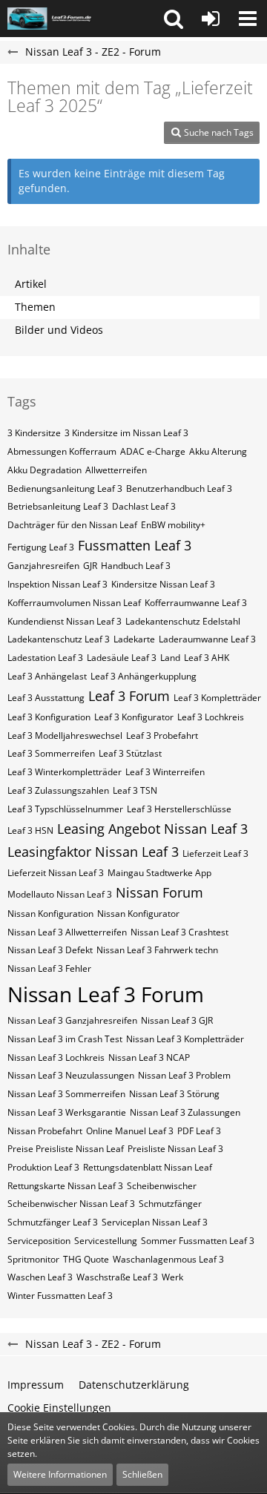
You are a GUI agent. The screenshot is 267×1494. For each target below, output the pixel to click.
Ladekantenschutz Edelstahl (182, 621)
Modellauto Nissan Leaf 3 (59, 894)
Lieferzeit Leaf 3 (215, 853)
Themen (35, 307)
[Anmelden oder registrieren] (210, 18)
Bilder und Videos (59, 330)
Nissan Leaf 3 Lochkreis (56, 1057)
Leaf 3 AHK (206, 657)
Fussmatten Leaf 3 (134, 545)
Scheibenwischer (162, 1185)
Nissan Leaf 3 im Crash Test (64, 1039)
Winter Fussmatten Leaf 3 (60, 1295)
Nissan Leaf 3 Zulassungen (185, 1112)
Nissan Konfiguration (50, 913)
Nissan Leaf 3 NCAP (149, 1057)
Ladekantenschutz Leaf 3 (58, 639)
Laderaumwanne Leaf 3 (207, 639)
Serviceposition (38, 1240)
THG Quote (86, 1259)
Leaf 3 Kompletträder (217, 697)
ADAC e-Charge (152, 451)
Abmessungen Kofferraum (61, 451)
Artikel (31, 284)
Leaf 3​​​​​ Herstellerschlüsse (179, 809)
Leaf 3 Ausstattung (46, 697)
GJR (90, 565)
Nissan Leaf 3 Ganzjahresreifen (72, 1020)
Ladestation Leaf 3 (45, 657)
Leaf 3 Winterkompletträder (64, 772)
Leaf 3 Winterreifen (165, 772)
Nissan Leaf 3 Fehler (49, 968)
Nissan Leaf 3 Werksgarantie (66, 1112)
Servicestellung (105, 1240)
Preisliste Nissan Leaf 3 (175, 1148)
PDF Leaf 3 (199, 1131)
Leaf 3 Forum (129, 696)
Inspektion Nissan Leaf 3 (57, 584)
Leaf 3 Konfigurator (134, 717)
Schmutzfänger (170, 1203)
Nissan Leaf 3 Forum (105, 994)
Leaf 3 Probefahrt (162, 735)
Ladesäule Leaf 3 (121, 657)
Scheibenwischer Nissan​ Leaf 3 (71, 1203)
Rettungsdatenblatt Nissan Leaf (147, 1167)
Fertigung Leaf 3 (40, 547)
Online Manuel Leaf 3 (130, 1131)
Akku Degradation (44, 470)
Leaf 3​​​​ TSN (135, 790)
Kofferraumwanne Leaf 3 (196, 602)
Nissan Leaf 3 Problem (184, 1075)
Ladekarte (134, 639)
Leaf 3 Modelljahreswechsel (64, 735)
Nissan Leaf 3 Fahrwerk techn (157, 950)
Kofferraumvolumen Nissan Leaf (74, 602)
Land (170, 657)
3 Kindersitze (34, 433)
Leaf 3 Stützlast (130, 753)
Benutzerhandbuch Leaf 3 (179, 488)
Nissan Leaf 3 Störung (174, 1093)
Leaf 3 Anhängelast (47, 676)
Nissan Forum (159, 892)
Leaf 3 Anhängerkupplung (143, 676)
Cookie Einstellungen (59, 1408)
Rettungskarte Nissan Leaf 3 (65, 1185)
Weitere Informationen (60, 1474)
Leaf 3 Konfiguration (48, 717)
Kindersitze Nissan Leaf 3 (163, 584)
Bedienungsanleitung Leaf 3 (64, 488)
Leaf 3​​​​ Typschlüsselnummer (65, 809)
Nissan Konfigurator (138, 913)
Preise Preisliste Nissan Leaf (65, 1148)
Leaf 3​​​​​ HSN (30, 830)
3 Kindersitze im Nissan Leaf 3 (126, 433)
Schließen (142, 1474)
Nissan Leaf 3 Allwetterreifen (67, 932)
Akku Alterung (218, 451)
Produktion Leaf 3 (43, 1167)
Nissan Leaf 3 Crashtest (179, 932)
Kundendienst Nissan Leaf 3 (64, 621)
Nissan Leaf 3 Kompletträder (185, 1039)
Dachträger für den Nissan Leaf (72, 525)
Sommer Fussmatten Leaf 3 (197, 1240)
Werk (172, 1277)
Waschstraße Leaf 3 (117, 1277)
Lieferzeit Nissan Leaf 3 (55, 872)
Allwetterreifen (116, 470)
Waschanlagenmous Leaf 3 (168, 1259)
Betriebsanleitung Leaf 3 (57, 506)
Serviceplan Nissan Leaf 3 (155, 1222)
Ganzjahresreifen (43, 565)
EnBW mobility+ (173, 525)
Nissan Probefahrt (44, 1131)
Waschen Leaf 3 (40, 1277)
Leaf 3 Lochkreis (210, 717)
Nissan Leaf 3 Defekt (50, 950)
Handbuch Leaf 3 (136, 565)
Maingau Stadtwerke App (159, 872)
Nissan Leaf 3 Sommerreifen (66, 1093)
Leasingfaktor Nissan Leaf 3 (93, 851)
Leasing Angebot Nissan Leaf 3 (152, 829)
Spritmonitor (33, 1259)
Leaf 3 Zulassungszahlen (58, 790)
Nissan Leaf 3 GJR (177, 1020)
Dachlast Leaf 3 (144, 506)
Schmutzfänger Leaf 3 (52, 1222)
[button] (173, 18)
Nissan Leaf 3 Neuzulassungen (70, 1075)
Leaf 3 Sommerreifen (51, 753)
